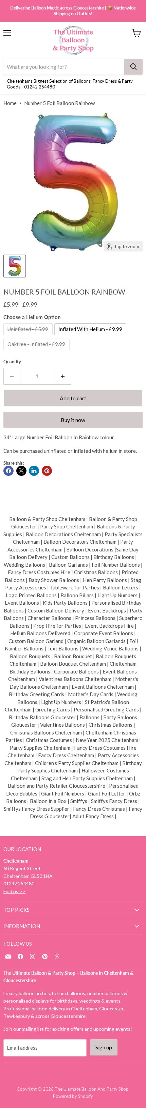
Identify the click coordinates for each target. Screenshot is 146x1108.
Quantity (12, 361)
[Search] (133, 67)
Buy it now (73, 420)
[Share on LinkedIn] (34, 471)
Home (10, 103)
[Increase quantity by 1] (63, 376)
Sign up (103, 1047)
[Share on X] (21, 471)
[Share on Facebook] (8, 471)
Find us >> (14, 891)
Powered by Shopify (73, 1096)
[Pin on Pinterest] (47, 471)
